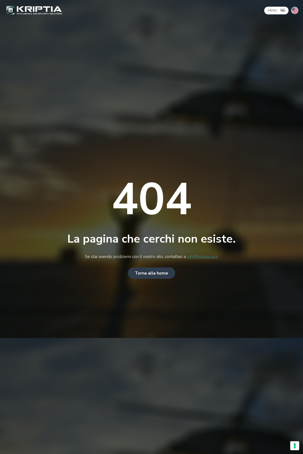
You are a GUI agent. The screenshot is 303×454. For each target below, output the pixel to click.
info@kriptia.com (202, 256)
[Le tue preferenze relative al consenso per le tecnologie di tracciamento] (294, 445)
